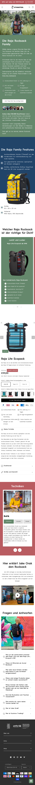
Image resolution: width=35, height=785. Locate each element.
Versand (9, 376)
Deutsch (25, 767)
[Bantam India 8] (29, 394)
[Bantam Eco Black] (22, 394)
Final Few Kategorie (9, 76)
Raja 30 (19, 436)
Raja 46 (25, 384)
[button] (2, 7)
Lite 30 (6, 384)
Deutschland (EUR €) (12, 767)
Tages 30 (15, 384)
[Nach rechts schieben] (21, 307)
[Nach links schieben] (14, 307)
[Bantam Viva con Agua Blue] (16, 394)
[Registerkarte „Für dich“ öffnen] (31, 781)
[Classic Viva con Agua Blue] (4, 394)
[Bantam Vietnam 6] (10, 394)
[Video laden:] (17, 595)
